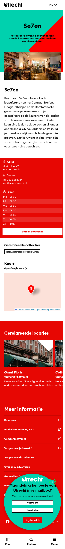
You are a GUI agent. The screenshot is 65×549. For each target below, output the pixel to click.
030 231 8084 (14, 179)
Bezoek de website (32, 231)
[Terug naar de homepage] (13, 4)
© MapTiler (29, 309)
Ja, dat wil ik (32, 520)
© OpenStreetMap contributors (47, 309)
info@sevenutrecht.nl (15, 183)
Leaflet (20, 309)
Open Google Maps (14, 268)
